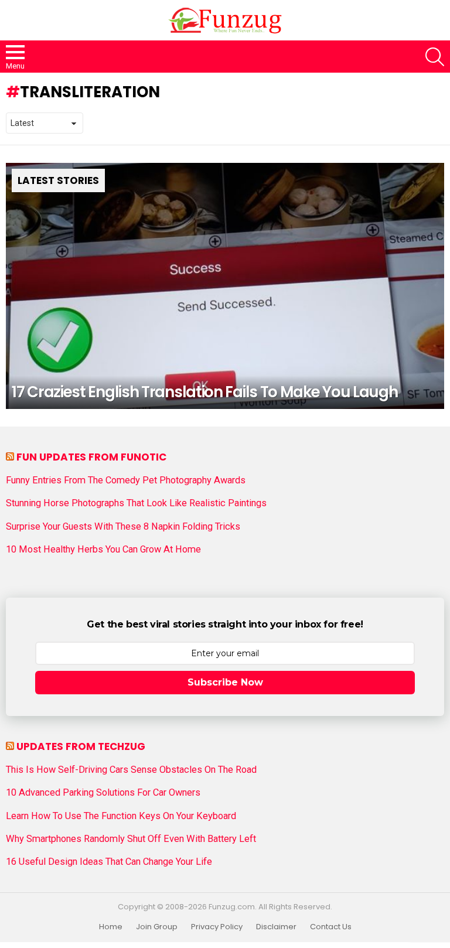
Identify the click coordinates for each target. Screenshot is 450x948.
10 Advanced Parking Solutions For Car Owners (103, 792)
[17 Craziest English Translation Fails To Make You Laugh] (225, 286)
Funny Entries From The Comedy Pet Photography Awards (126, 480)
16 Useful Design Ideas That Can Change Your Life (109, 862)
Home (110, 927)
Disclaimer (276, 927)
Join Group (157, 927)
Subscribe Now (225, 682)
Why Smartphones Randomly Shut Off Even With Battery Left (131, 839)
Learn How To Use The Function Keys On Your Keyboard (121, 816)
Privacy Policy (217, 927)
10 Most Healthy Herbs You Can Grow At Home (103, 549)
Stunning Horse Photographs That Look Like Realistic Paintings (136, 503)
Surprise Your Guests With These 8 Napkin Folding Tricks (123, 526)
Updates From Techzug (80, 746)
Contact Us (331, 927)
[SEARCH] (434, 56)
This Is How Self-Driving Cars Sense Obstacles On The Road (131, 770)
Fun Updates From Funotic (91, 457)
